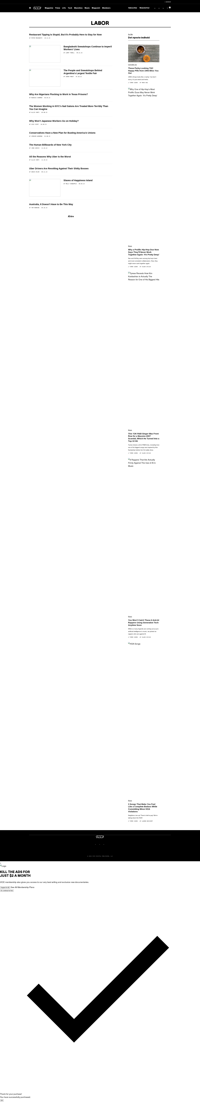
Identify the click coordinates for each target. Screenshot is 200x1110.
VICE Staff (35, 124)
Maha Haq (145, 82)
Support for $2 (5, 887)
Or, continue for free (7, 890)
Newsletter (145, 8)
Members (106, 8)
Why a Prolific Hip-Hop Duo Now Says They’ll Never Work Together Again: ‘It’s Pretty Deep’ (143, 252)
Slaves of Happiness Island (78, 180)
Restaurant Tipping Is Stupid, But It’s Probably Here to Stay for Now (65, 34)
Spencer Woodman (36, 136)
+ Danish (167, 2)
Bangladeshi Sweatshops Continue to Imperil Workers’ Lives (88, 48)
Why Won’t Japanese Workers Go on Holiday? (54, 121)
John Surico (35, 148)
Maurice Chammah (36, 97)
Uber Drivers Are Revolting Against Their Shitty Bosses (59, 168)
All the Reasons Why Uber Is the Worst (50, 156)
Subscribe (132, 8)
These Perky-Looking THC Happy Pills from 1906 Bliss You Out (143, 70)
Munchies (78, 8)
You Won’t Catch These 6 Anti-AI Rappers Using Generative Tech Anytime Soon (143, 622)
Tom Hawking (35, 207)
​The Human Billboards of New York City (50, 144)
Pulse (57, 8)
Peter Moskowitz (36, 38)
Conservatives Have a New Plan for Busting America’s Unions (62, 133)
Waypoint (96, 8)
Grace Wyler (35, 172)
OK (2, 1100)
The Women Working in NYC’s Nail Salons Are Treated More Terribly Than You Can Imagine (68, 107)
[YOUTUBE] (106, 844)
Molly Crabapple (71, 183)
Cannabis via (132, 64)
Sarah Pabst (70, 76)
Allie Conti (35, 112)
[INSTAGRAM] (98, 844)
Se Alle (130, 34)
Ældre (71, 216)
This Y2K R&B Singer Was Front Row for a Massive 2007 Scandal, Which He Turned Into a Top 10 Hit (143, 437)
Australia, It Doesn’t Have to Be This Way (51, 204)
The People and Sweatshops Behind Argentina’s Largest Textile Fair (83, 72)
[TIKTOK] (102, 844)
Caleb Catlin (146, 266)
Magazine (49, 8)
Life (64, 8)
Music (87, 8)
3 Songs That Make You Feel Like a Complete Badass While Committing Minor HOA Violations (142, 808)
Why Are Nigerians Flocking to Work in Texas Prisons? (58, 94)
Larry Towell (70, 52)
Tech (70, 8)
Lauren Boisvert (147, 821)
